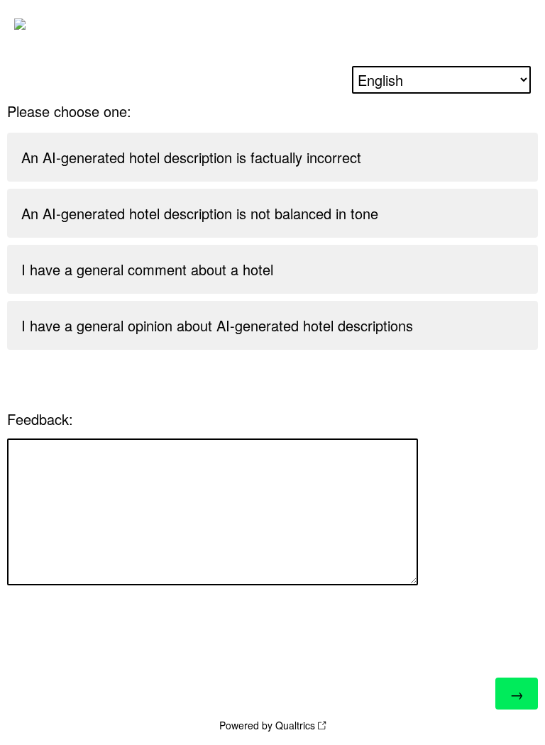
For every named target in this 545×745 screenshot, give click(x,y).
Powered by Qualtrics (267, 725)
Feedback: (40, 419)
